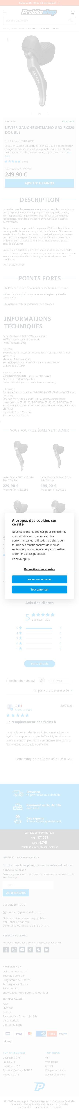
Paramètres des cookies (39, 569)
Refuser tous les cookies (39, 579)
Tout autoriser (39, 589)
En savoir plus (21, 559)
